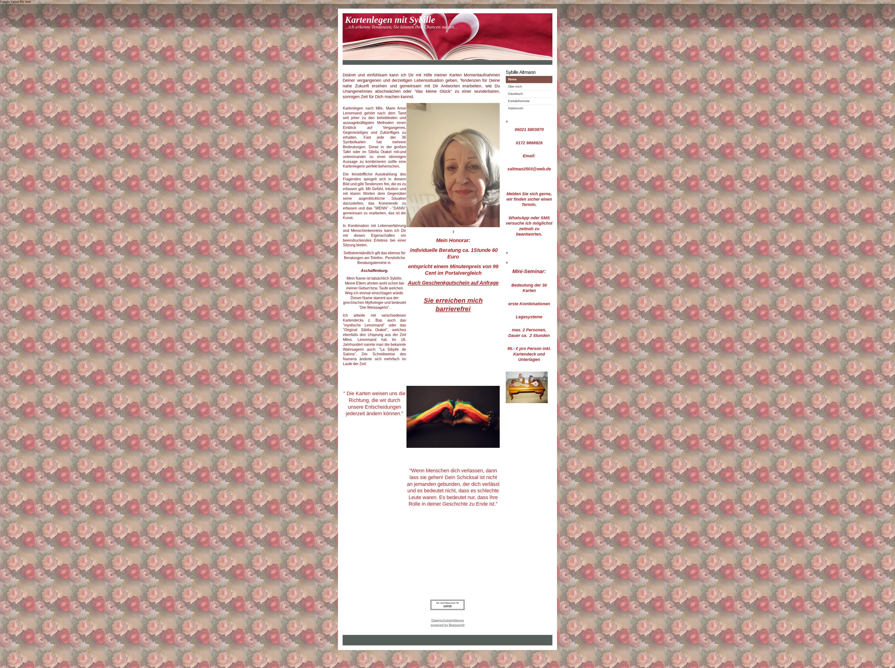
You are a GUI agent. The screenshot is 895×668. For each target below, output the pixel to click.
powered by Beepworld (448, 625)
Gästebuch (515, 94)
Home (512, 79)
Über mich (515, 86)
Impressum (515, 108)
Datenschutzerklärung (447, 620)
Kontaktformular (519, 101)
